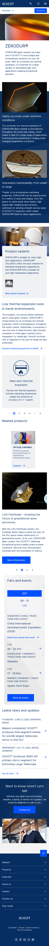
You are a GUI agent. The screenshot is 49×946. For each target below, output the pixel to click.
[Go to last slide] (16, 570)
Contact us (40, 11)
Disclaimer (13, 928)
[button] (24, 862)
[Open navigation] (45, 3)
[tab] (14, 413)
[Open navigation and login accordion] (38, 3)
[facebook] (16, 939)
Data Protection (32, 928)
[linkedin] (24, 939)
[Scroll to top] (43, 853)
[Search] (30, 3)
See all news (8, 773)
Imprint (21, 928)
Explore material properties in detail (20, 348)
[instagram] (20, 939)
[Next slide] (40, 413)
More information (16, 560)
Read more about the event (21, 637)
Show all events (20, 697)
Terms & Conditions (24, 930)
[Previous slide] (8, 413)
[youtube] (33, 939)
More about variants (15, 293)
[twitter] (29, 939)
